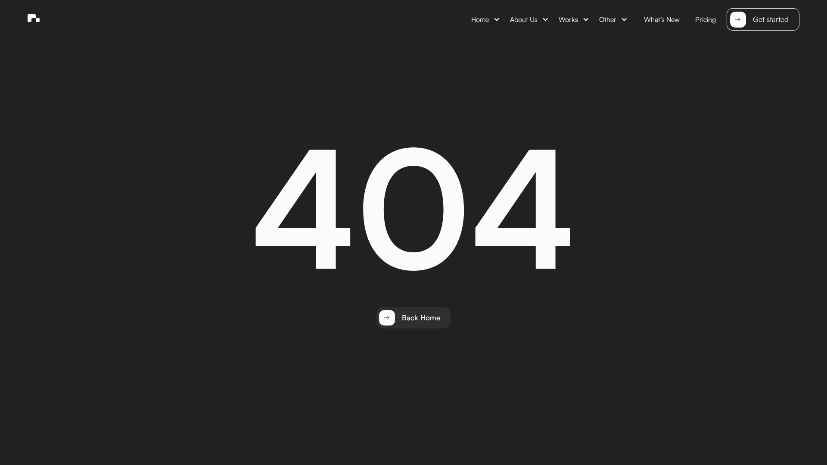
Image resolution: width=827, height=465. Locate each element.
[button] (485, 20)
